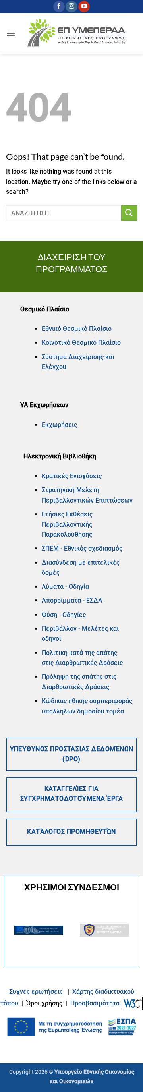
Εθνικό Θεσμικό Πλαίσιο (77, 328)
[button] (10, 33)
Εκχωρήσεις (59, 425)
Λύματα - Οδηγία (65, 586)
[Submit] (129, 213)
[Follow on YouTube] (84, 7)
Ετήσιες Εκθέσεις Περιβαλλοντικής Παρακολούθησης (67, 524)
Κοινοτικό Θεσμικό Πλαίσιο (81, 342)
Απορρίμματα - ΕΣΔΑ (72, 600)
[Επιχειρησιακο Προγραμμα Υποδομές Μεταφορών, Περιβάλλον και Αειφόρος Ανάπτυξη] (76, 33)
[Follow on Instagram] (71, 7)
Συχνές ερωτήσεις (36, 991)
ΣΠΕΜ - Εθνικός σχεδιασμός (82, 548)
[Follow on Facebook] (59, 7)
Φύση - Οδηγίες (64, 614)
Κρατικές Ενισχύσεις (72, 476)
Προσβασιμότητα (95, 1003)
